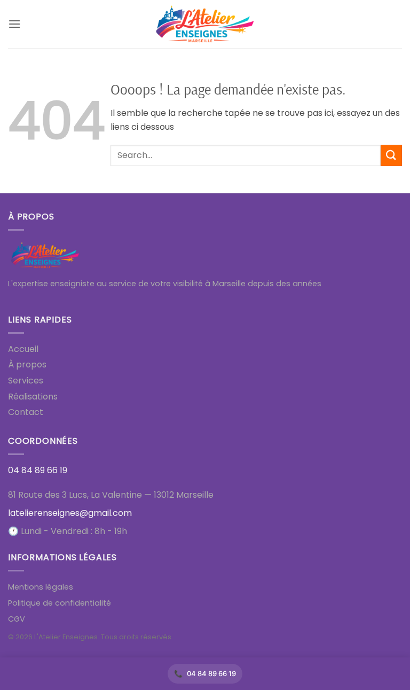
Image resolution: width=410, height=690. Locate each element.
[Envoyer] (391, 155)
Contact (25, 412)
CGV (16, 619)
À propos (27, 364)
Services (25, 380)
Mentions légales (40, 587)
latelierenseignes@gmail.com (70, 513)
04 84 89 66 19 (211, 673)
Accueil (23, 349)
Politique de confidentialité (59, 603)
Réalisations (33, 396)
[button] (14, 24)
